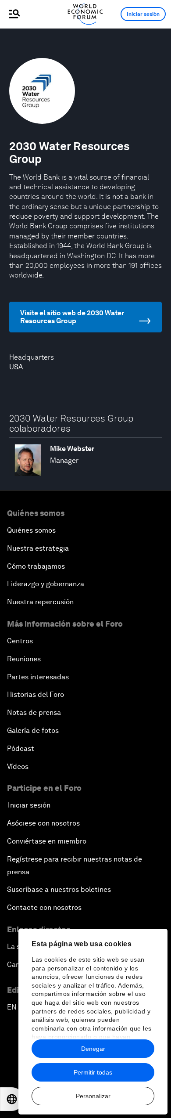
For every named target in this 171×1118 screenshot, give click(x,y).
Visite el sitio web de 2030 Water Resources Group (72, 317)
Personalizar (93, 1096)
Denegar (93, 1048)
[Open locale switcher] (11, 1099)
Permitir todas (93, 1072)
